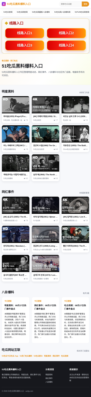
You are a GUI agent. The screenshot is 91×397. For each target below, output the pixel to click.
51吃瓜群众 (38, 356)
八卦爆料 (49, 382)
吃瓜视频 (64, 356)
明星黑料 (47, 356)
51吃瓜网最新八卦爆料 (41, 12)
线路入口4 (66, 45)
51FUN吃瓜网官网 (82, 12)
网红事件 (56, 356)
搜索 (85, 4)
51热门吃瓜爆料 (26, 356)
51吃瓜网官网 (22, 12)
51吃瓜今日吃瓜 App (10, 356)
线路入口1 (24, 33)
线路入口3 (24, 45)
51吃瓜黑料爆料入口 (19, 3)
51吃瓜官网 (7, 12)
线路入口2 (66, 33)
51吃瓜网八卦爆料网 (62, 12)
